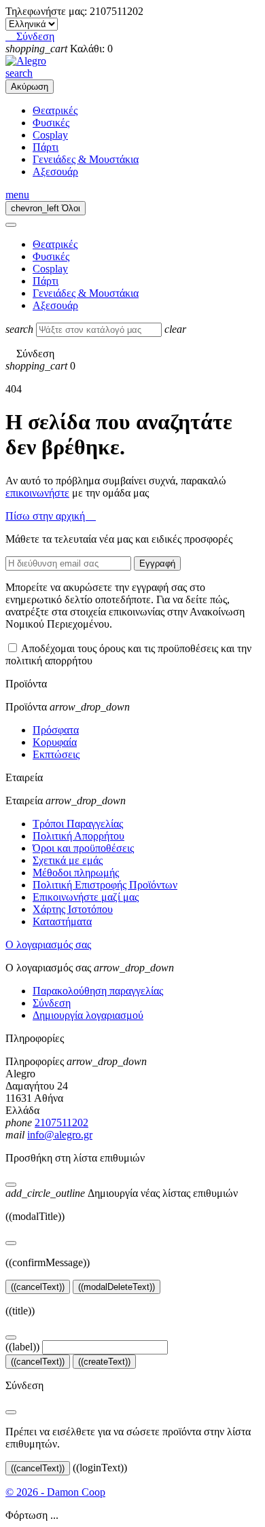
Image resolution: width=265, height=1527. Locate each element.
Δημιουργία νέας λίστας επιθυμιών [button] (121, 1193)
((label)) (22, 1346)
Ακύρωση (29, 87)
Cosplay (50, 135)
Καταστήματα (62, 921)
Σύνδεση (52, 1003)
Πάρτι (45, 147)
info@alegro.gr (59, 1134)
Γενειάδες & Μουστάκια (86, 159)
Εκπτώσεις (56, 754)
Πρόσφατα (56, 730)
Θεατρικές (55, 110)
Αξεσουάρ (55, 171)
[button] (29, 36)
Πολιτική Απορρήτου (78, 836)
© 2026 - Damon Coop (55, 1492)
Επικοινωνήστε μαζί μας (86, 897)
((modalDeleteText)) (116, 1287)
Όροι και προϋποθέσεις (83, 848)
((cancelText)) (38, 1287)
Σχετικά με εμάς (68, 860)
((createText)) (104, 1362)
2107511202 (61, 1122)
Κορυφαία (55, 742)
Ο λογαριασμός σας (48, 944)
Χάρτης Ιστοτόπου (73, 909)
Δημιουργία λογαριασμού (88, 1015)
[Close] (10, 225)
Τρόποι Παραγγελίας (78, 823)
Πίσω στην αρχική (50, 516)
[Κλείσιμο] (10, 1185)
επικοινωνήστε (37, 493)
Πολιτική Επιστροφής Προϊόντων (105, 885)
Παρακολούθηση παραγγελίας (98, 990)
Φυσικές (51, 122)
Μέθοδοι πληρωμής (76, 872)
